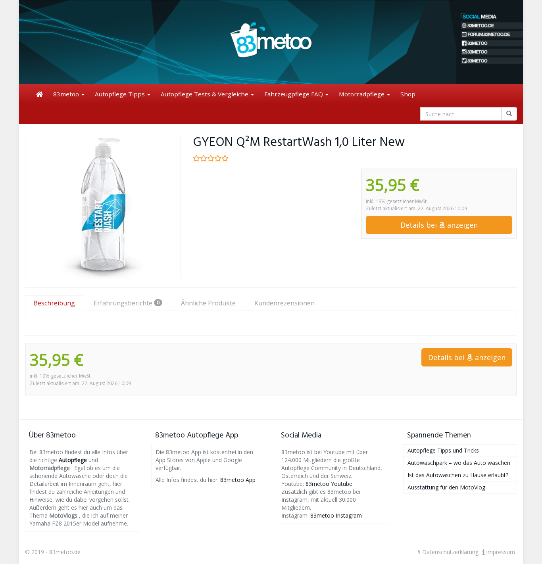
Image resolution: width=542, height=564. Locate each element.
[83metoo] (271, 42)
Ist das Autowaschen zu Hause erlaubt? (457, 475)
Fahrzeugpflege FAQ (294, 94)
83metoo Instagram (336, 515)
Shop (407, 94)
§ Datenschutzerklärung (448, 552)
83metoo (67, 94)
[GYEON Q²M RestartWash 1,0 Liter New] (103, 207)
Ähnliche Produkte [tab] (208, 303)
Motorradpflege (362, 94)
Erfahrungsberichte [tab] (127, 303)
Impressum (499, 552)
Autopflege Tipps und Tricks (443, 450)
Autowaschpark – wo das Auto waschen (458, 462)
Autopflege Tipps (120, 94)
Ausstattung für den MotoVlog (446, 487)
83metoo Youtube (329, 483)
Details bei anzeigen (439, 225)
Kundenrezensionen (284, 303)
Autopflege (73, 460)
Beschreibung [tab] (54, 303)
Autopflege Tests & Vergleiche (205, 94)
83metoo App (238, 479)
